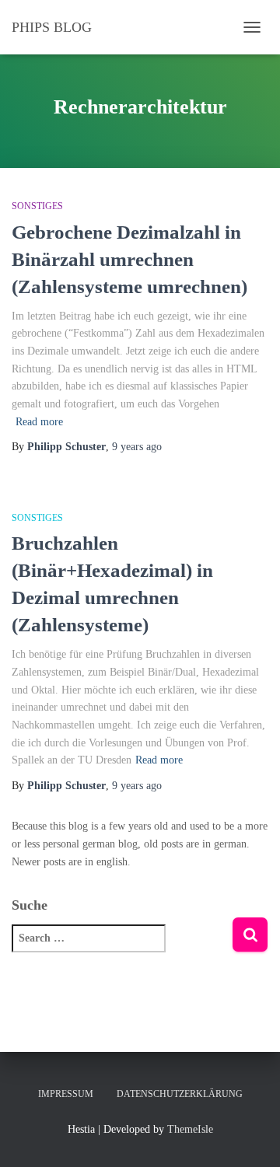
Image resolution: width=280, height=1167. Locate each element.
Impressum (65, 1093)
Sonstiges (37, 206)
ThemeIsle (190, 1129)
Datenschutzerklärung (180, 1093)
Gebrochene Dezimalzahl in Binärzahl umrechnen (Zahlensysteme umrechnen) (129, 259)
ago (137, 446)
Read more (39, 422)
